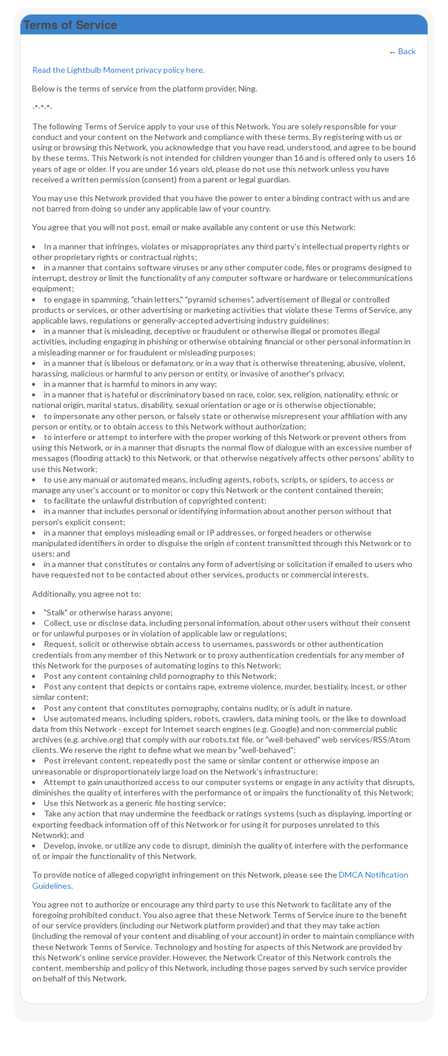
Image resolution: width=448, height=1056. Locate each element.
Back (407, 51)
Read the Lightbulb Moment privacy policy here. (118, 70)
